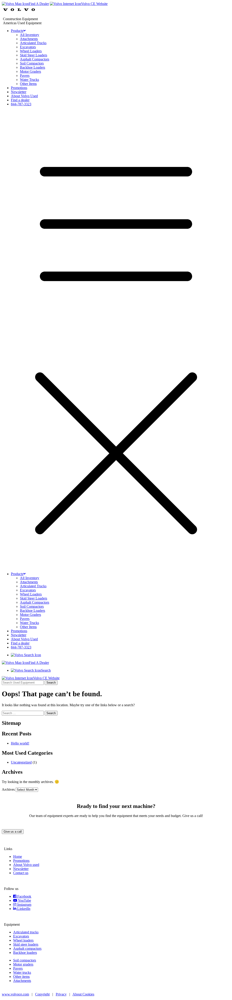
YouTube (24, 900)
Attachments (29, 39)
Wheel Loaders (31, 51)
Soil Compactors (32, 63)
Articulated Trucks (33, 43)
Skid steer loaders (25, 944)
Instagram (23, 904)
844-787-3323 (21, 104)
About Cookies (83, 994)
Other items (21, 976)
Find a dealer (20, 100)
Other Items (28, 84)
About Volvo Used (24, 96)
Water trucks (22, 972)
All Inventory (29, 35)
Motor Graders (30, 71)
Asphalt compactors (27, 948)
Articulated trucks (26, 932)
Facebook (23, 896)
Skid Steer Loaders (33, 55)
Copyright (42, 994)
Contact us (20, 873)
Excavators (28, 47)
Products (17, 31)
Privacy (61, 994)
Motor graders (23, 964)
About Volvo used (26, 865)
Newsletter (18, 92)
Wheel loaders (23, 940)
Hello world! (20, 743)
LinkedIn (23, 909)
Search (51, 682)
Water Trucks (29, 80)
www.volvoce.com (15, 994)
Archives (8, 789)
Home (17, 856)
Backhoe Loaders (32, 67)
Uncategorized (21, 762)
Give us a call (13, 831)
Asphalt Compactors (34, 59)
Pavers (24, 75)
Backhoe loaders (25, 952)
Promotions (19, 88)
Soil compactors (24, 960)
